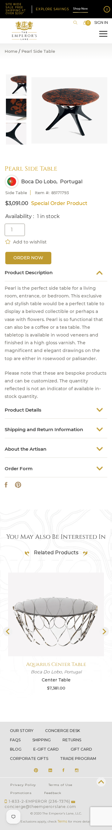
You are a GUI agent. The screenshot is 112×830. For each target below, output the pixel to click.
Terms (62, 821)
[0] (85, 23)
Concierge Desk (62, 730)
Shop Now (80, 8)
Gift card (81, 749)
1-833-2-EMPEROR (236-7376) (39, 801)
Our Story (21, 730)
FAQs (15, 740)
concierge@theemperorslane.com (40, 806)
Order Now (28, 258)
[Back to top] (101, 782)
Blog (15, 749)
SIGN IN (101, 23)
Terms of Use (60, 785)
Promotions (21, 793)
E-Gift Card (46, 749)
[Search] (75, 23)
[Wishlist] (8, 241)
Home (11, 51)
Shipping (41, 740)
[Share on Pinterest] (18, 485)
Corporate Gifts (29, 758)
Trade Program (78, 758)
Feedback (52, 793)
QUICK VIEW (56, 642)
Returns (72, 740)
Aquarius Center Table (56, 664)
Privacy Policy (23, 785)
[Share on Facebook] (6, 485)
